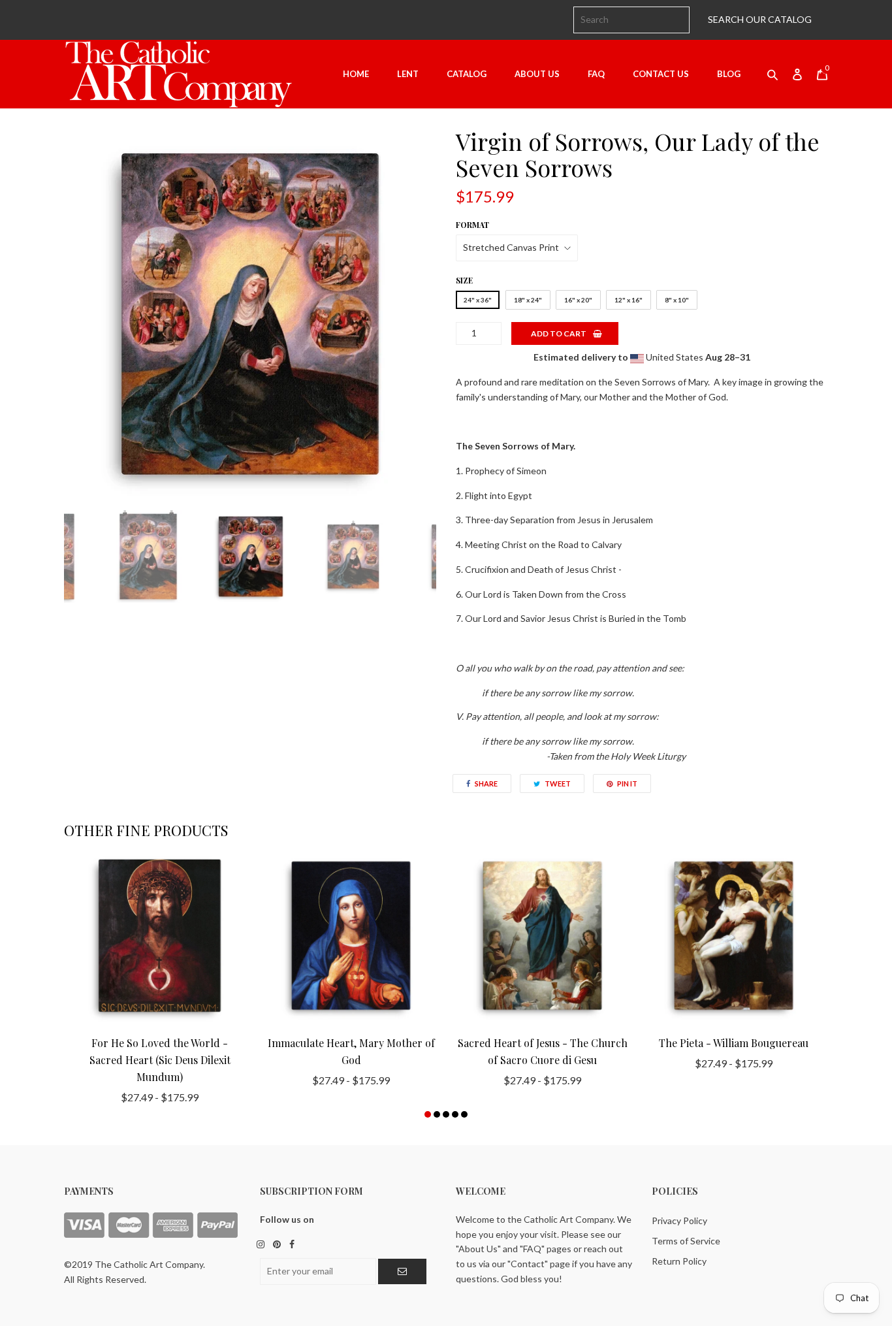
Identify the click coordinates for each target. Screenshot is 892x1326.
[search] (631, 20)
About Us (537, 74)
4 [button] (455, 1114)
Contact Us (661, 74)
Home (356, 74)
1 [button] (427, 1114)
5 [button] (464, 1114)
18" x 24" (528, 300)
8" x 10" (677, 300)
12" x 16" (628, 300)
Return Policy (679, 1261)
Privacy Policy (679, 1220)
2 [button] (437, 1114)
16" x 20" (578, 300)
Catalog (466, 74)
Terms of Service (686, 1240)
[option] (250, 314)
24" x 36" (478, 300)
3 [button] (446, 1114)
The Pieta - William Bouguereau (733, 1043)
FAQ (596, 74)
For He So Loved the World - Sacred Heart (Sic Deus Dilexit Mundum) (160, 1060)
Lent (408, 74)
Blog (729, 74)
